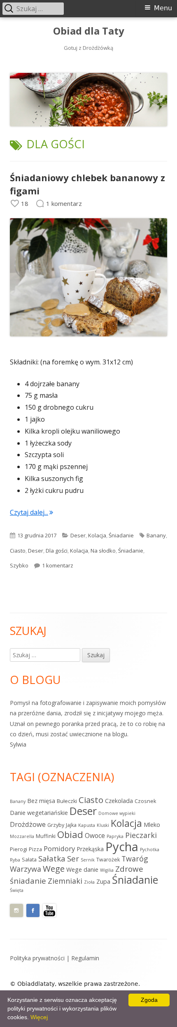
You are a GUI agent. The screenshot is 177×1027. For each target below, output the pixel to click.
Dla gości (57, 550)
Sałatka (51, 858)
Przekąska (90, 849)
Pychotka (149, 849)
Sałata (29, 859)
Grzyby (55, 825)
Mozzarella (22, 836)
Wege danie (82, 869)
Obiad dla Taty (88, 31)
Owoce (95, 835)
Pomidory (59, 848)
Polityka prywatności (37, 958)
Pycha (121, 846)
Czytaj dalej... (31, 512)
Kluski (103, 825)
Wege (54, 868)
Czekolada (119, 801)
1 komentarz (57, 565)
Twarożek (108, 859)
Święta (16, 890)
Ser (73, 858)
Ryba (15, 860)
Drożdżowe (28, 824)
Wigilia (107, 870)
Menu (163, 8)
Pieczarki (141, 835)
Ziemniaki (65, 881)
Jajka (71, 825)
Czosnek (145, 801)
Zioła (89, 882)
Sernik (88, 860)
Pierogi (18, 849)
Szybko (19, 565)
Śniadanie (121, 535)
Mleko (152, 825)
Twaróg (134, 859)
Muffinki (46, 836)
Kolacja (97, 535)
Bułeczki (67, 801)
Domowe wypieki (116, 813)
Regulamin (85, 958)
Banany (156, 535)
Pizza (35, 849)
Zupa (103, 881)
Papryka (115, 836)
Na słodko (103, 550)
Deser (78, 535)
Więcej (39, 1017)
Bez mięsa (41, 801)
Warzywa (25, 869)
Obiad (70, 834)
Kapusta (86, 825)
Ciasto (18, 550)
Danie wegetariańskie (39, 813)
